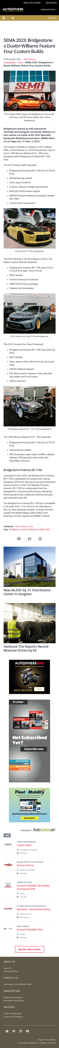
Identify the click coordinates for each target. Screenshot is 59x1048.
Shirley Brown (29, 59)
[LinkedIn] (20, 1031)
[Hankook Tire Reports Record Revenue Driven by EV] (30, 623)
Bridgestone (15, 529)
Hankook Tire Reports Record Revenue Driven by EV (26, 648)
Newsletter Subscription (14, 1000)
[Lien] (30, 830)
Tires (20, 62)
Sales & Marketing (30, 529)
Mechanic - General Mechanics (33, 909)
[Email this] (19, 538)
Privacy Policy (50, 1040)
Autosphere (10, 62)
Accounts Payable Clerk (30, 929)
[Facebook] (13, 1031)
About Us (7, 968)
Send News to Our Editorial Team (17, 984)
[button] (56, 9)
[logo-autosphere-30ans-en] (13, 9)
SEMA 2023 (44, 529)
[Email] (7, 1031)
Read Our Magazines (12, 1013)
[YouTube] (27, 1031)
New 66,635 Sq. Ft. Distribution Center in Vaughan (27, 592)
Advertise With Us (11, 971)
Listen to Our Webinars (13, 1017)
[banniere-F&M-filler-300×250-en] (29, 821)
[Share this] (29, 538)
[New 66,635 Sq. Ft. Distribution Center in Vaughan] (30, 567)
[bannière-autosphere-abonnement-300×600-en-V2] (29, 781)
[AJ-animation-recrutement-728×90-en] (30, 29)
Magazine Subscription (13, 997)
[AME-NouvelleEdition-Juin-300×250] (29, 693)
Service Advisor (25, 865)
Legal (40, 1040)
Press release (21, 526)
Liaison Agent (24, 845)
